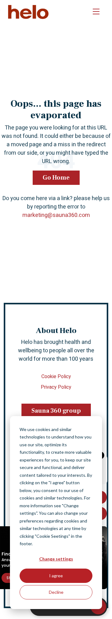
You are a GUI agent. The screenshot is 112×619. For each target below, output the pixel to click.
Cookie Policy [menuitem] (56, 376)
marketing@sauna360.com (56, 215)
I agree (56, 575)
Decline (56, 592)
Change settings (56, 558)
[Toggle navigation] (96, 11)
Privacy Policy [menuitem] (56, 387)
